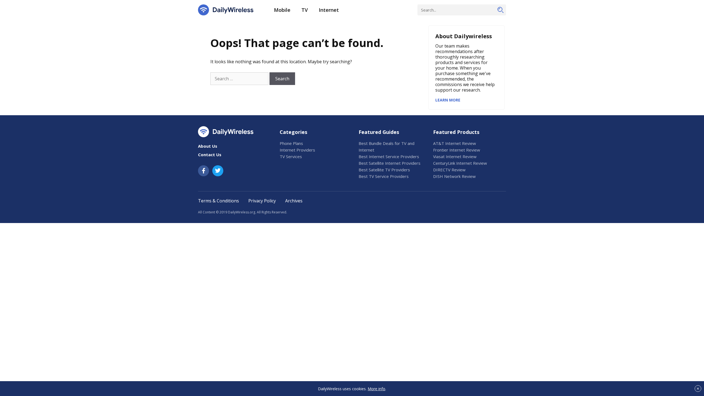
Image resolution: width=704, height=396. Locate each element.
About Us (207, 146)
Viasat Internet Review (455, 156)
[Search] (500, 9)
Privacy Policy (262, 201)
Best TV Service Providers (384, 176)
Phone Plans (291, 143)
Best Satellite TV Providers (384, 169)
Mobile (282, 10)
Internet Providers (297, 150)
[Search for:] (239, 78)
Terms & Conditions (218, 201)
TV (304, 10)
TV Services (291, 156)
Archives (293, 201)
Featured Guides (379, 132)
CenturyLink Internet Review (460, 163)
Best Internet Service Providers (389, 156)
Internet (329, 10)
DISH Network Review (454, 176)
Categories (293, 132)
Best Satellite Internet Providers (389, 163)
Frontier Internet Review (456, 150)
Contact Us (209, 154)
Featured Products (456, 132)
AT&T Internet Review (454, 143)
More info (376, 388)
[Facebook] (203, 170)
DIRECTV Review (449, 169)
